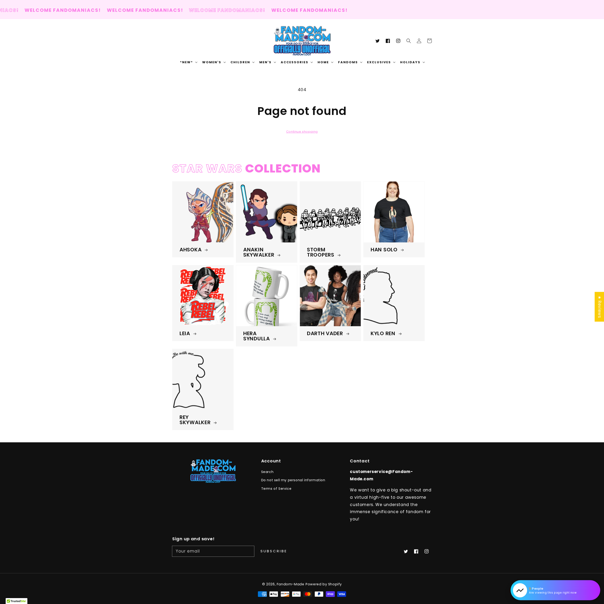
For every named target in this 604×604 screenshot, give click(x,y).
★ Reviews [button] (599, 307)
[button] (408, 41)
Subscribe (273, 551)
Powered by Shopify (324, 584)
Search (267, 471)
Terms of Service (276, 488)
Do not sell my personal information (293, 480)
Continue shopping (302, 131)
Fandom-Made (290, 584)
